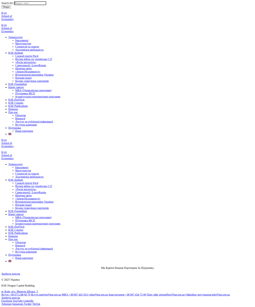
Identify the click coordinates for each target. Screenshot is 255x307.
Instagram (18, 303)
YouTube (18, 300)
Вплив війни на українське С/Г (33, 59)
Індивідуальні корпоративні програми (37, 96)
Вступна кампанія (26, 124)
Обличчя (20, 115)
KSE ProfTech (16, 99)
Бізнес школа (16, 87)
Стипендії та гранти (27, 46)
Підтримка (14, 127)
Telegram (6, 303)
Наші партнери (24, 130)
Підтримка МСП (25, 93)
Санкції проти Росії (26, 55)
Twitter (28, 303)
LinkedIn (28, 300)
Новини (13, 109)
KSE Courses (15, 102)
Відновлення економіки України (34, 74)
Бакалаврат (21, 40)
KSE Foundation (17, 84)
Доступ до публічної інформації (34, 121)
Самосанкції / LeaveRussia (30, 65)
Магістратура (23, 43)
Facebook (6, 300)
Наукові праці (23, 77)
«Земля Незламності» (27, 71)
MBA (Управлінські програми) (33, 90)
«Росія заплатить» (25, 62)
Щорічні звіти (23, 68)
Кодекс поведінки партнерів (32, 80)
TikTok (36, 303)
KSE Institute (15, 52)
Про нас (13, 112)
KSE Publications (18, 105)
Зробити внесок (10, 273)
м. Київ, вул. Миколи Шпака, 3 (19, 291)
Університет (15, 37)
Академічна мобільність (29, 49)
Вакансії (20, 118)
